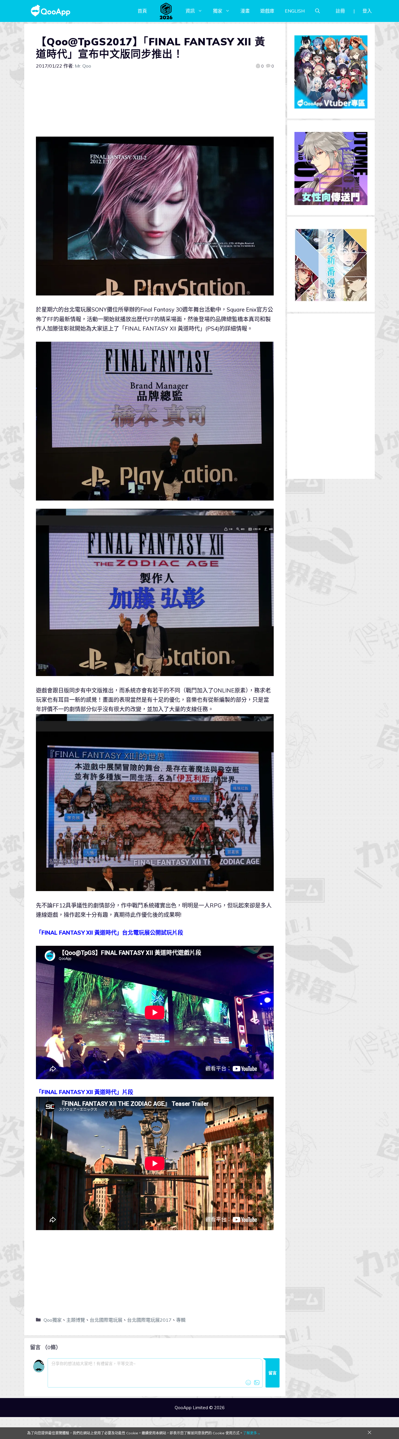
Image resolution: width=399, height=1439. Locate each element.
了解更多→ (252, 1433)
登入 (367, 11)
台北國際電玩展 (106, 1320)
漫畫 (245, 11)
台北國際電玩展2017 (149, 1320)
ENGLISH (295, 11)
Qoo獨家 (53, 1320)
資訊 (190, 11)
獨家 (217, 11)
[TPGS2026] (166, 11)
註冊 (340, 11)
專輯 (180, 1320)
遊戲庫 (267, 11)
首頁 (142, 11)
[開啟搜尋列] (317, 11)
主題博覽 (75, 1320)
